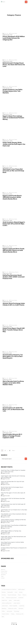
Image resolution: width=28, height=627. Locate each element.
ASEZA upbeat (21, 589)
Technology (16, 611)
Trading (12, 613)
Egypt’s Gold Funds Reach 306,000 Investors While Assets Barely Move (12, 197)
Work (3, 616)
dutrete (20, 592)
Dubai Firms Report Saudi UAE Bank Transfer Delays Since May (14, 329)
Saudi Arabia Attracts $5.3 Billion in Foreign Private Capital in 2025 (12, 435)
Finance (12, 33)
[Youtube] (16, 624)
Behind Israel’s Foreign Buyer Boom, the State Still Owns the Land (14, 64)
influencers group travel (11, 597)
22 (9, 450)
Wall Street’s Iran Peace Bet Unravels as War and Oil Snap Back (13, 170)
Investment (20, 597)
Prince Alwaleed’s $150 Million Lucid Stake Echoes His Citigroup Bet (14, 38)
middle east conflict (12, 608)
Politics (3, 611)
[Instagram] (14, 624)
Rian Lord (6, 33)
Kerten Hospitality (13, 605)
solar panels (9, 611)
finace (19, 594)
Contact (3, 578)
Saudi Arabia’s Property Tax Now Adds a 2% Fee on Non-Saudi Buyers (13, 356)
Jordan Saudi (5, 605)
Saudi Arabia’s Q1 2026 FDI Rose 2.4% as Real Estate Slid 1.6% (13, 409)
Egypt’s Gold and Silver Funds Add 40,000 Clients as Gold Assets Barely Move (13, 250)
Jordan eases (17, 600)
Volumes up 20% (19, 613)
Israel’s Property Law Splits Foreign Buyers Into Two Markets (12, 91)
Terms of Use (4, 572)
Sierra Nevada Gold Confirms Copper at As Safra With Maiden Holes (13, 382)
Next (13, 450)
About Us (3, 569)
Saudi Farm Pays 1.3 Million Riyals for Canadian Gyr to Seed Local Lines (13, 471)
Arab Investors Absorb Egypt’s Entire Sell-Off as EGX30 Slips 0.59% (14, 223)
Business (12, 272)
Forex (3, 597)
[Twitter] (13, 624)
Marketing (4, 608)
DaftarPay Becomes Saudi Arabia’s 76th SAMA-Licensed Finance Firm (13, 276)
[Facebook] (11, 624)
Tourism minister (5, 613)
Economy (4, 594)
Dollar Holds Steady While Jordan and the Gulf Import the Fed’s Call (14, 144)
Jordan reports (16, 603)
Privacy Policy (4, 571)
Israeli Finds (4, 600)
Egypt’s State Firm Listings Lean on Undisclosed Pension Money (13, 117)
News (15, 33)
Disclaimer (3, 574)
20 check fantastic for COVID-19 (9, 589)
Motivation (21, 608)
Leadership (21, 605)
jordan (10, 600)
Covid (16, 592)
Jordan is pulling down (7, 603)
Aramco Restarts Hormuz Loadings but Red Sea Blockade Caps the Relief (13, 520)
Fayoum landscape (12, 594)
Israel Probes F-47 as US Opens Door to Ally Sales (14, 509)
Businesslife (10, 592)
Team (2, 576)
